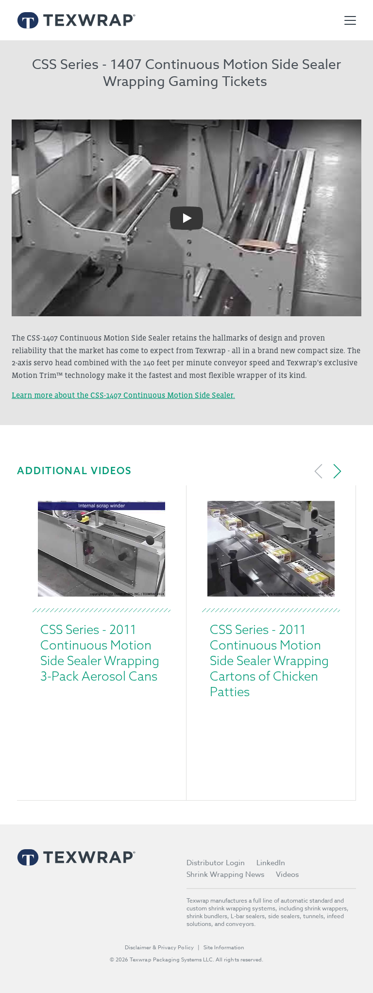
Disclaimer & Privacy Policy (159, 947)
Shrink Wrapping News (225, 874)
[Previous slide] (318, 471)
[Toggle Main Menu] (350, 20)
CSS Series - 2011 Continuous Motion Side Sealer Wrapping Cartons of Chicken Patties (269, 660)
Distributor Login (215, 862)
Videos (287, 874)
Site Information (223, 947)
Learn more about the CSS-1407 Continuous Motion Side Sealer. (123, 395)
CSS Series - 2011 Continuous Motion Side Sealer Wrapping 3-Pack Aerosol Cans (99, 652)
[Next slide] (337, 471)
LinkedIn (270, 862)
